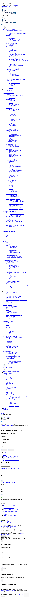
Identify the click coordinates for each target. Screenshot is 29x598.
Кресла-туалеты (10, 270)
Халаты (8, 322)
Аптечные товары (7, 373)
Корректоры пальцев (14, 81)
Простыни (11, 330)
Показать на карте (16, 5)
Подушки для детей (13, 71)
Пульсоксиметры (10, 224)
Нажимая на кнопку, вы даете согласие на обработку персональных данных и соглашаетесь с (14, 533)
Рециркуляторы (10, 358)
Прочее (11, 179)
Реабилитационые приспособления (14, 280)
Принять (3, 596)
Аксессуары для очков (11, 255)
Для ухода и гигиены (8, 90)
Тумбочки (11, 186)
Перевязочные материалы (12, 374)
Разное (10, 333)
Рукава (8, 235)
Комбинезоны (9, 327)
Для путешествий (13, 70)
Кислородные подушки (11, 220)
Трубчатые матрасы (13, 275)
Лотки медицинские (14, 196)
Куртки (8, 326)
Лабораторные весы (14, 123)
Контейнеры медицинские (15, 197)
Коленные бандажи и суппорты (16, 59)
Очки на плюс (12, 247)
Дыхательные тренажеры (15, 215)
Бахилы (8, 384)
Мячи (7, 310)
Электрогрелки (12, 129)
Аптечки (8, 389)
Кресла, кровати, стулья (14, 192)
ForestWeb (12, 527)
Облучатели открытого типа (13, 356)
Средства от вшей (10, 399)
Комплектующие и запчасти (16, 133)
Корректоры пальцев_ (14, 83)
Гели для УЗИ (12, 165)
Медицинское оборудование (13, 199)
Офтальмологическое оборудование (17, 207)
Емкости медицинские (11, 194)
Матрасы (8, 35)
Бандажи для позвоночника (15, 51)
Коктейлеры (12, 226)
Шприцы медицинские (14, 169)
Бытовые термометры (14, 104)
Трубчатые (11, 278)
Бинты (10, 378)
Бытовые (11, 103)
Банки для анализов (11, 387)
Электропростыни (10, 357)
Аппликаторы (12, 114)
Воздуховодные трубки (14, 177)
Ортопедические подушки (12, 69)
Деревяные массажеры (14, 119)
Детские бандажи (13, 56)
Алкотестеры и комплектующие (14, 337)
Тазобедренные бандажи (15, 68)
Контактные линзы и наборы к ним (14, 256)
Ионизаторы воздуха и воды (13, 355)
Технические (12, 100)
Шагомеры (8, 311)
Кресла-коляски (10, 263)
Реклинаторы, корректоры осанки (14, 30)
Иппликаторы (12, 120)
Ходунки (11, 288)
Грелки (8, 126)
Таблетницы (9, 392)
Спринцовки (12, 402)
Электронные (12, 125)
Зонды (10, 164)
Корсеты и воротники (11, 43)
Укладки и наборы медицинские (14, 381)
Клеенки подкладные (14, 406)
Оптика (5, 241)
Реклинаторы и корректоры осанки (17, 33)
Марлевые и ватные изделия (13, 391)
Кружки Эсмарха (13, 403)
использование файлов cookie (8, 590)
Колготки (8, 232)
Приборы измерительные (15, 200)
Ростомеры (11, 190)
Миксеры (11, 227)
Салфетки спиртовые (11, 398)
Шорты (8, 237)
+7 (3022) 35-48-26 (6, 6)
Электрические (12, 115)
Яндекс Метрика (21, 594)
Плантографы (9, 343)
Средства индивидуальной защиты (14, 379)
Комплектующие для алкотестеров (17, 340)
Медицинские (12, 101)
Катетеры (11, 161)
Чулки (7, 236)
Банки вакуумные (10, 393)
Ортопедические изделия (9, 29)
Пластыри (11, 376)
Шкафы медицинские (14, 182)
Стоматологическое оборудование (17, 201)
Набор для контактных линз (7, 486)
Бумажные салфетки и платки (13, 394)
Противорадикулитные (14, 39)
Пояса (7, 36)
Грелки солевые (13, 128)
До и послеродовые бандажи (16, 58)
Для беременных (13, 48)
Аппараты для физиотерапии (10, 292)
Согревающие (12, 41)
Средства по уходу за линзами (13, 253)
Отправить (3, 535)
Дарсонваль (9, 302)
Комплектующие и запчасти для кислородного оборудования (14, 222)
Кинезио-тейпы (10, 307)
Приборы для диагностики (12, 347)
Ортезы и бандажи (10, 46)
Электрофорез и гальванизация (13, 296)
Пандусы (8, 271)
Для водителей (12, 251)
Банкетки (11, 185)
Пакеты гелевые (10, 313)
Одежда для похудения (11, 312)
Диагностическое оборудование (11, 336)
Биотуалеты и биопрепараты (13, 261)
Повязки (11, 377)
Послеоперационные (14, 40)
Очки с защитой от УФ (14, 252)
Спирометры (9, 345)
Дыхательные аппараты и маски (16, 214)
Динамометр (9, 342)
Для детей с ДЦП (13, 265)
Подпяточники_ (13, 84)
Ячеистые (11, 277)
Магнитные (12, 38)
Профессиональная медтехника (10, 159)
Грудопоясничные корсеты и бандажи (18, 54)
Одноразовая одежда (11, 328)
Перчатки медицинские (12, 386)
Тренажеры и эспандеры (12, 316)
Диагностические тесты (12, 346)
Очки (7, 245)
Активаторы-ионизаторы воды (13, 362)
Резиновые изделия (10, 401)
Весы (7, 121)
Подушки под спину (14, 75)
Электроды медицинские (15, 166)
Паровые (11, 138)
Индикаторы (12, 167)
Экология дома (7, 351)
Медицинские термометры (15, 106)
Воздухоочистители (11, 353)
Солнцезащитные (13, 246)
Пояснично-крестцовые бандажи (17, 66)
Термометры (9, 99)
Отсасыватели (12, 202)
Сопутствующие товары (15, 361)
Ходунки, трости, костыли (12, 283)
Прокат (2, 413)
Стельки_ (11, 85)
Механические (12, 110)
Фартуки (11, 332)
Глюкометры (9, 94)
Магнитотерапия (10, 293)
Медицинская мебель (11, 180)
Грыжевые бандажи (13, 55)
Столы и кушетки (13, 191)
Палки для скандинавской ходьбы (14, 315)
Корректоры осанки (14, 31)
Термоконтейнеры (13, 195)
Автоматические (13, 151)
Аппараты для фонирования (13, 297)
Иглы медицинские (13, 172)
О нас (4, 408)
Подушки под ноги (13, 74)
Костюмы (8, 323)
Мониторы (11, 206)
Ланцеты (11, 162)
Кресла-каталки (10, 262)
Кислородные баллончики (12, 217)
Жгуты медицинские (14, 171)
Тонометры (9, 149)
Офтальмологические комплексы (14, 257)
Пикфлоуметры (10, 348)
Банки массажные (13, 116)
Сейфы (10, 184)
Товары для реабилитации (9, 260)
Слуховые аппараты (11, 145)
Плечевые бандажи (13, 64)
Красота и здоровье (8, 367)
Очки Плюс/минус (13, 250)
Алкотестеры (12, 338)
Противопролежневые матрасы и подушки (16, 272)
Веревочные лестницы (11, 306)
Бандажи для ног (13, 50)
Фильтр (3, 436)
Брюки (7, 325)
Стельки (11, 88)
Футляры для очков (10, 244)
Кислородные (12, 131)
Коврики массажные (14, 113)
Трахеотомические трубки (15, 170)
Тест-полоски (9, 383)
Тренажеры (11, 317)
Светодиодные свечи (11, 141)
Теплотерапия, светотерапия (13, 295)
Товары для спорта (7, 305)
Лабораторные (12, 105)
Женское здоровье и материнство (11, 371)
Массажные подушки (14, 109)
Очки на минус (12, 248)
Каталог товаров (5, 425)
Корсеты (11, 45)
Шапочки (11, 331)
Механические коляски (14, 266)
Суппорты (8, 34)
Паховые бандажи (13, 63)
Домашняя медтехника (8, 93)
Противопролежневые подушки (16, 273)
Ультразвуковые (13, 140)
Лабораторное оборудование (16, 209)
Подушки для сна (13, 73)
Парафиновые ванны (11, 142)
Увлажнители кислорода (12, 229)
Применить (4, 450)
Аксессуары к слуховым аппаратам (17, 147)
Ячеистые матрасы (13, 276)
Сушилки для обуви (11, 144)
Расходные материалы (11, 160)
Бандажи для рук (13, 53)
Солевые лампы (10, 363)
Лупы (7, 242)
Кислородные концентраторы (13, 219)
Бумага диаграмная (13, 174)
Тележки (11, 189)
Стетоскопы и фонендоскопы (16, 204)
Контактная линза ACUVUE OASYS (9, 473)
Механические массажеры (15, 111)
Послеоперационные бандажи (16, 65)
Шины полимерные (11, 282)
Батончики (8, 388)
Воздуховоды (12, 176)
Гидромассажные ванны (15, 118)
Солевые (11, 139)
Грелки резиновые (13, 404)
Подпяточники (12, 86)
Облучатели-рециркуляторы (16, 359)
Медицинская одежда (8, 321)
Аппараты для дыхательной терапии (15, 212)
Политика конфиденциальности (8, 526)
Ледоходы (8, 308)
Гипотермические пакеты (15, 397)
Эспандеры (11, 318)
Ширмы (11, 187)
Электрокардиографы (14, 205)
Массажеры (9, 108)
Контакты (5, 409)
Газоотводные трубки (14, 175)
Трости (10, 287)
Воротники (11, 44)
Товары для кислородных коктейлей (15, 225)
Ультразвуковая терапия (12, 298)
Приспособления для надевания (14, 234)
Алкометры (9, 341)
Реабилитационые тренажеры (13, 281)
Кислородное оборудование (10, 211)
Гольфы (8, 239)
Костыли (11, 290)
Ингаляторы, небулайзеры (12, 130)
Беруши (8, 382)
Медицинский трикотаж (9, 231)
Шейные (11, 49)
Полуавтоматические (14, 152)
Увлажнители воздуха (11, 352)
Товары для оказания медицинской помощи (16, 396)
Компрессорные (13, 134)
